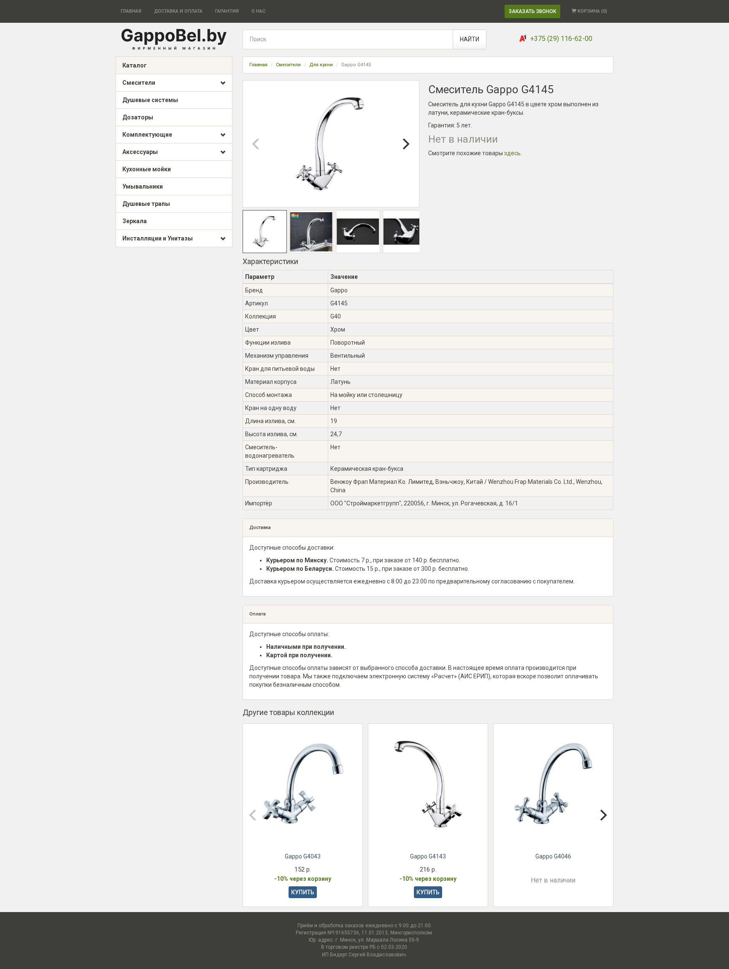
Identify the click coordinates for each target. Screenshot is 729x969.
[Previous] (256, 144)
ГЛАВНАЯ (131, 11)
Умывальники (142, 186)
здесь (512, 153)
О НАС (258, 11)
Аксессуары (140, 151)
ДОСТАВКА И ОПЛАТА (178, 11)
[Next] (405, 144)
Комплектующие (147, 134)
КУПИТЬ (302, 892)
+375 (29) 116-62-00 (561, 39)
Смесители (138, 82)
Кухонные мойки (146, 169)
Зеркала (134, 221)
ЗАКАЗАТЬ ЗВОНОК (532, 11)
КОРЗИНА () (591, 11)
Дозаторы (137, 117)
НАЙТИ (469, 39)
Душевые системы (150, 100)
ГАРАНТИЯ (227, 11)
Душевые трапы (146, 203)
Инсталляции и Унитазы (157, 238)
